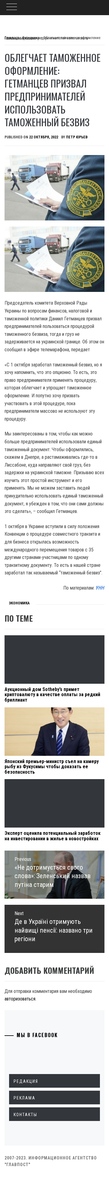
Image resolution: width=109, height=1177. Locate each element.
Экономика (19, 603)
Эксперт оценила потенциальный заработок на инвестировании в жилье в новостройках (53, 835)
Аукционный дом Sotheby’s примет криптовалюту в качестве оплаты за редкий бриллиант (52, 694)
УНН (100, 588)
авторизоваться (20, 999)
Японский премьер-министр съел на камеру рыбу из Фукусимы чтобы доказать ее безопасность (52, 767)
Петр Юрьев (77, 137)
